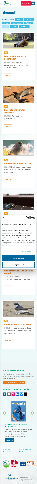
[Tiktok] (25, 394)
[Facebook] (4, 394)
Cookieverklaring (25, 449)
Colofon (21, 452)
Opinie (28, 23)
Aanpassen (17, 265)
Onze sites (6, 449)
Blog (6, 23)
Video (14, 27)
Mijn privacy (7, 452)
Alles (19, 19)
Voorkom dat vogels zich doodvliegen (15, 57)
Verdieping (17, 23)
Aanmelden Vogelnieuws (14, 382)
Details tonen (26, 251)
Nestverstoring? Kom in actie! (18, 163)
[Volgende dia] (32, 428)
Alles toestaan (18, 258)
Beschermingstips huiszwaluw (17, 324)
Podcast (24, 27)
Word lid (9, 440)
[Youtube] (9, 394)
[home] (10, 3)
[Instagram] (13, 394)
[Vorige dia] (4, 428)
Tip (5, 27)
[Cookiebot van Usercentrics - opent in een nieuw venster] (26, 217)
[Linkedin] (17, 394)
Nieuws (29, 19)
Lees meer (7, 75)
